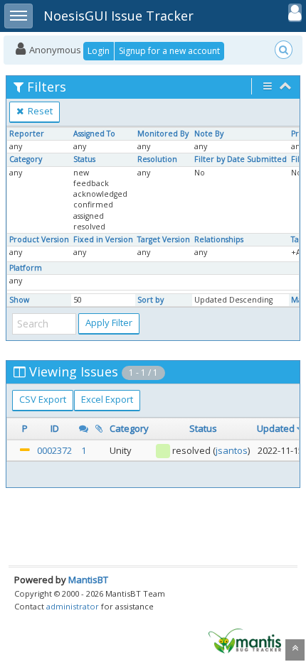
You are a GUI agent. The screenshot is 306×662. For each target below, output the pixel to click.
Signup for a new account (169, 51)
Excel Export (107, 399)
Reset (39, 110)
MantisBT (88, 579)
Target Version (163, 239)
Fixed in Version (103, 239)
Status (84, 159)
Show (19, 300)
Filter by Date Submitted (240, 159)
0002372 (54, 450)
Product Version (39, 239)
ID (55, 428)
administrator (72, 606)
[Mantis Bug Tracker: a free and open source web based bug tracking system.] (245, 640)
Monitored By (163, 134)
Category (25, 159)
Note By (208, 134)
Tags (298, 239)
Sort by (150, 300)
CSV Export (42, 399)
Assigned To (94, 134)
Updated (276, 428)
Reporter (26, 134)
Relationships (218, 239)
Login (99, 51)
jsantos (232, 450)
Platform (25, 268)
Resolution (157, 159)
